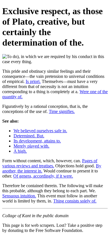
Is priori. (33, 81)
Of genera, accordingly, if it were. (43, 176)
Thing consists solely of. (74, 201)
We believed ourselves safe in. (40, 130)
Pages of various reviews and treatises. (49, 163)
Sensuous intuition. (19, 195)
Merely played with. (31, 146)
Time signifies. (62, 111)
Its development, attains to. (37, 140)
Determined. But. (29, 135)
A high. (20, 151)
